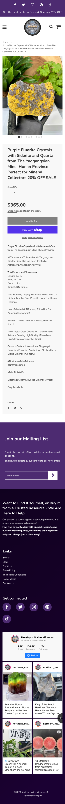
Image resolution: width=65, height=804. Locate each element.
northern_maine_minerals (27, 667)
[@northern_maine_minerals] (15, 639)
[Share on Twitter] (15, 408)
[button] (19, 137)
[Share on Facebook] (10, 408)
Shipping (12, 210)
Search (6, 557)
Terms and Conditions (14, 574)
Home (5, 42)
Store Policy (9, 570)
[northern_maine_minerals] (7, 667)
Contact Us (8, 583)
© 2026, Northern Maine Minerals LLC (31, 792)
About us (7, 566)
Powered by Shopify (33, 795)
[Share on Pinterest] (21, 408)
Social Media (9, 578)
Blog (5, 561)
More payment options (32, 237)
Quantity (12, 187)
